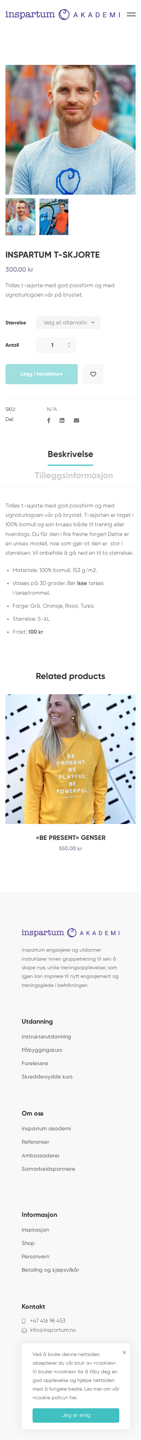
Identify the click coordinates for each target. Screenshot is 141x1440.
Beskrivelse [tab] (70, 454)
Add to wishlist (93, 374)
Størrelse (15, 322)
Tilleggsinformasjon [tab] (74, 475)
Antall (12, 345)
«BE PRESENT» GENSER (71, 838)
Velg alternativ (117, 759)
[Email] (76, 421)
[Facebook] (48, 421)
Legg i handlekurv (42, 374)
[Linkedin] (62, 421)
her (72, 1397)
